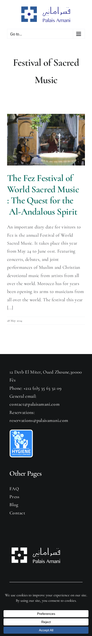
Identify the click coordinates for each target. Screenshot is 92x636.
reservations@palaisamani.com (38, 420)
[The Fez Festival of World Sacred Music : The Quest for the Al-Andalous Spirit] (46, 140)
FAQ (14, 489)
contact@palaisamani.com (34, 404)
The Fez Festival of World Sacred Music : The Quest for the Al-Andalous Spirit (43, 194)
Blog (13, 505)
